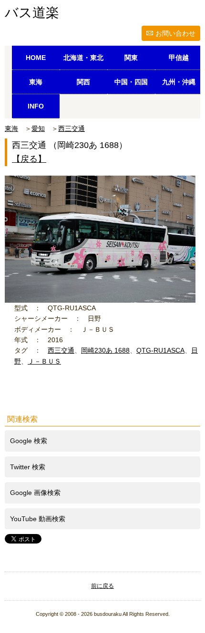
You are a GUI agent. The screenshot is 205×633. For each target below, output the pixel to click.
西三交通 (71, 128)
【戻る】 (29, 159)
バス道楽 (32, 12)
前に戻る (102, 586)
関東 (131, 57)
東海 (35, 82)
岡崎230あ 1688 (105, 350)
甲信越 (179, 57)
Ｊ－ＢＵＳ (44, 361)
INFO (36, 106)
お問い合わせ (175, 33)
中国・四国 (131, 82)
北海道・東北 (83, 57)
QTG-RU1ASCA (160, 350)
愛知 (38, 128)
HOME (36, 57)
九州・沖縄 (178, 82)
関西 (83, 82)
